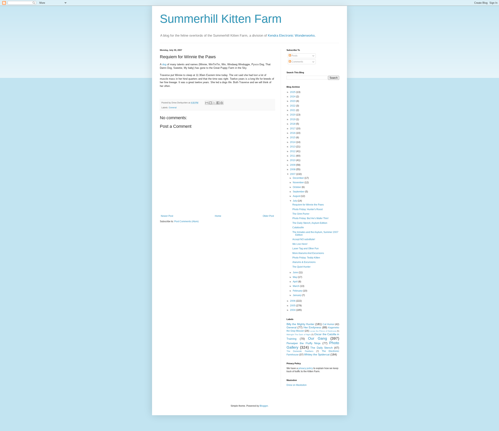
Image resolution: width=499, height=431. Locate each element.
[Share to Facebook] (218, 103)
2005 (293, 305)
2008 (293, 169)
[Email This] (207, 103)
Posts (294, 55)
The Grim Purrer (300, 213)
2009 (293, 165)
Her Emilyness (312, 327)
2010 (293, 160)
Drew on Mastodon (297, 385)
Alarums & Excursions (304, 262)
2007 (293, 174)
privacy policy (305, 368)
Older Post (268, 216)
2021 (293, 110)
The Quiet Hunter (301, 266)
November (298, 182)
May (295, 277)
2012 (293, 151)
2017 (293, 128)
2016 (293, 133)
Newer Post (167, 216)
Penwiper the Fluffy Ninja (303, 343)
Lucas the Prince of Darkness (323, 331)
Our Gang (317, 338)
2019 (293, 119)
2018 (293, 124)
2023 (293, 101)
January (297, 295)
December (298, 178)
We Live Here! (299, 244)
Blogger (264, 406)
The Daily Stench (321, 347)
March (296, 286)
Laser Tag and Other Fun (305, 248)
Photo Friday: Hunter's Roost (307, 209)
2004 (293, 310)
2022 (293, 105)
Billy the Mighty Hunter (300, 324)
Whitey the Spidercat (317, 354)
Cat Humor (328, 324)
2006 (293, 301)
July (295, 200)
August (297, 196)
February (298, 290)
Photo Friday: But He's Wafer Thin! (310, 218)
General (172, 107)
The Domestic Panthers (300, 351)
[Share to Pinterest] (222, 103)
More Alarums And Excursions (308, 253)
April (295, 281)
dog (164, 64)
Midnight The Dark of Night (299, 334)
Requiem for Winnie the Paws (308, 204)
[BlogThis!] (210, 103)
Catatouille (298, 227)
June (296, 272)
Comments (297, 61)
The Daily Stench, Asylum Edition (309, 223)
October (297, 187)
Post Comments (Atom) (186, 221)
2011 (293, 155)
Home (218, 216)
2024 (293, 96)
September (299, 191)
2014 (293, 142)
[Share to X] (214, 103)
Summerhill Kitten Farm (221, 18)
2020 (293, 114)
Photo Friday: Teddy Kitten (306, 257)
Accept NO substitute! (303, 239)
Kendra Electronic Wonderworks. (292, 35)
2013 (293, 146)
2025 (293, 92)
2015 (293, 137)
